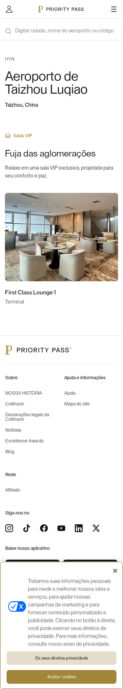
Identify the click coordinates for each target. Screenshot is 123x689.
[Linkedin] (79, 528)
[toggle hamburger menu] (114, 9)
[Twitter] (96, 528)
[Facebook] (44, 528)
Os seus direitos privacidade (61, 658)
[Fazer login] (9, 9)
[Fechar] (115, 571)
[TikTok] (27, 528)
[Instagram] (9, 528)
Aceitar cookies (61, 677)
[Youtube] (61, 528)
